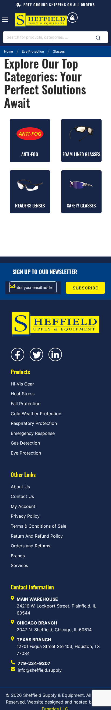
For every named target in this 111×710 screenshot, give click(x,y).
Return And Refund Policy (37, 536)
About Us (20, 486)
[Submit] (98, 36)
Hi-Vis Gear (22, 384)
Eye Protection (33, 51)
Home (9, 51)
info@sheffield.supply (40, 670)
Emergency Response (33, 433)
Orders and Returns (30, 545)
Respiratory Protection (34, 423)
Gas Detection (25, 443)
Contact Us (22, 496)
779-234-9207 (34, 663)
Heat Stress (22, 393)
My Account (23, 506)
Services (19, 565)
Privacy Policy (25, 516)
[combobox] (55, 37)
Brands (18, 555)
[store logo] (41, 20)
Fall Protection (25, 403)
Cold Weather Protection (36, 413)
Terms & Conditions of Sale (38, 526)
